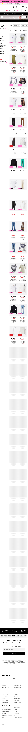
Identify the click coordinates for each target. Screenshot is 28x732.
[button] (16, 25)
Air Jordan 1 (4, 724)
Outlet (5, 3)
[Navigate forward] (23, 10)
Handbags (4, 728)
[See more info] (13, 51)
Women (3, 7)
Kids (10, 7)
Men (7, 7)
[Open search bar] (25, 10)
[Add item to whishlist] (16, 35)
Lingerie (3, 730)
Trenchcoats (16, 730)
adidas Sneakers (17, 724)
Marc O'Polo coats (5, 726)
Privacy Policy (4, 699)
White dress (16, 728)
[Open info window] (27, 1)
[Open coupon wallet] (13, 7)
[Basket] (26, 7)
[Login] (17, 7)
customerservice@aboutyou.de (9, 701)
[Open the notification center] (20, 7)
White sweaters (17, 726)
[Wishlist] (23, 7)
